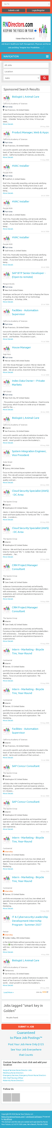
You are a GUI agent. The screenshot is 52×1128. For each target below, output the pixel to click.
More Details (8, 124)
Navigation (11, 56)
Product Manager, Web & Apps (30, 132)
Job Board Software (34, 1117)
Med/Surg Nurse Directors (13, 1073)
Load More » (9, 992)
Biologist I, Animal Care (25, 96)
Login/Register (38, 10)
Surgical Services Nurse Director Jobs (17, 1070)
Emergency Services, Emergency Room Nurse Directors (24, 1075)
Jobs (38, 992)
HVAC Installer (20, 165)
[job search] (45, 992)
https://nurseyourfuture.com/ (13, 1117)
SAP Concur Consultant (26, 766)
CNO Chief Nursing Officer (13, 1078)
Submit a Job (13, 10)
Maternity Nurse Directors (13, 1080)
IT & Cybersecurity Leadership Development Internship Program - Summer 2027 (30, 920)
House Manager (21, 347)
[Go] (44, 77)
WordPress (8, 1119)
